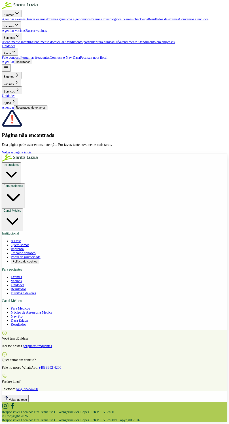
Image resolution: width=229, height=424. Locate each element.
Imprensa (17, 249)
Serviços (9, 37)
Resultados (23, 62)
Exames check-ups (134, 19)
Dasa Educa (19, 320)
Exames (9, 15)
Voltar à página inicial (17, 152)
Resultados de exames (163, 19)
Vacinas (9, 26)
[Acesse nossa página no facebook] (12, 408)
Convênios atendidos (193, 19)
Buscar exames (36, 19)
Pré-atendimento (125, 42)
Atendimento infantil (16, 42)
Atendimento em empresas (156, 42)
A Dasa (16, 241)
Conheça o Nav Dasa (65, 57)
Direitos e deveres (23, 293)
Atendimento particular (80, 42)
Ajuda (7, 53)
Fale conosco (11, 57)
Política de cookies (25, 261)
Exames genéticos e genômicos (69, 19)
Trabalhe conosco (23, 253)
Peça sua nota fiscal (93, 57)
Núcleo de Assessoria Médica (31, 312)
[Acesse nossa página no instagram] (5, 408)
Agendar (8, 62)
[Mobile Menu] (6, 68)
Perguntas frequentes (35, 57)
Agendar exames (13, 19)
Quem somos (20, 245)
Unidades (8, 46)
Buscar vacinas (36, 30)
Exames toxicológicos (106, 19)
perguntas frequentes (37, 346)
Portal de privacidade (25, 257)
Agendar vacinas (13, 30)
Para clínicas (105, 42)
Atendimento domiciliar (47, 42)
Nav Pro (17, 316)
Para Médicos (20, 308)
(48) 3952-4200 (50, 367)
